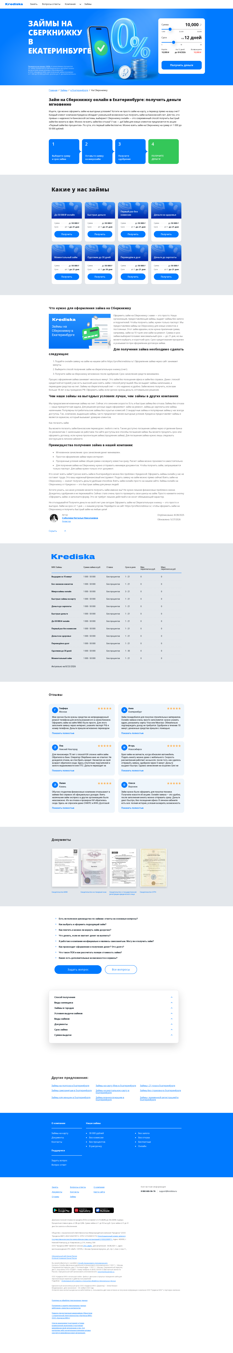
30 (201, 44)
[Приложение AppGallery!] (83, 1210)
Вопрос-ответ (59, 1164)
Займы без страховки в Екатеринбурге (160, 1090)
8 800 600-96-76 (148, 1191)
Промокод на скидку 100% (39, 66)
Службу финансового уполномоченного (92, 1263)
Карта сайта (99, 1192)
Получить (181, 65)
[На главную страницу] (14, 4)
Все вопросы (121, 969)
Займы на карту (60, 1133)
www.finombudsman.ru (106, 1272)
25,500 (181, 31)
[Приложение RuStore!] (104, 1210)
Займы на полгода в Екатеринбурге (70, 1085)
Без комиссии (96, 1137)
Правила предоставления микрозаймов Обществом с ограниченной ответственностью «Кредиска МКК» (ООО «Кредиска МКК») (72, 1315)
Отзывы (55, 1196)
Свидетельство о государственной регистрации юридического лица (122, 893)
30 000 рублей (96, 1133)
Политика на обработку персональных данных (70, 1300)
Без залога (143, 1133)
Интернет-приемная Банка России (64, 1258)
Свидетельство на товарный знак (93, 892)
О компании (99, 1187)
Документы (58, 1137)
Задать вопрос (78, 969)
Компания (70, 4)
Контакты (57, 1141)
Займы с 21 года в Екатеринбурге (157, 1085)
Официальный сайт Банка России (64, 1256)
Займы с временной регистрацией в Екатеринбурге (159, 1098)
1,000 (163, 31)
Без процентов (97, 1141)
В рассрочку (95, 1146)
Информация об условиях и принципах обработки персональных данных (88, 1281)
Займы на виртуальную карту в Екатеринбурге (112, 1091)
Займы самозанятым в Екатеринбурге (72, 1090)
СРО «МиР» (87, 1246)
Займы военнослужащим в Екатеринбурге (110, 1098)
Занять (33, 4)
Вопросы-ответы (51, 4)
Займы (87, 4)
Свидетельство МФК (60, 892)
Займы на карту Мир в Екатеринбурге (116, 1085)
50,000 (199, 31)
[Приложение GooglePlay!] (62, 1210)
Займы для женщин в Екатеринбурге (71, 1097)
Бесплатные (144, 1141)
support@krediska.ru (168, 1191)
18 (181, 44)
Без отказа (144, 1137)
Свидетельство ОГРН (148, 892)
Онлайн (142, 1146)
